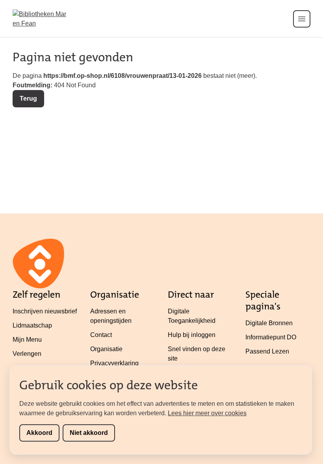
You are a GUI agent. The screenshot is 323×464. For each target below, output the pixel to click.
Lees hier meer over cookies (207, 413)
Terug (28, 98)
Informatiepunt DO (270, 337)
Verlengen (27, 353)
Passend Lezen (267, 351)
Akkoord (39, 432)
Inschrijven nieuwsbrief (45, 311)
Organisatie (106, 349)
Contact (101, 334)
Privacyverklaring (114, 363)
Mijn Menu (27, 339)
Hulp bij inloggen (191, 334)
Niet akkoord (89, 432)
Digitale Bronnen (269, 323)
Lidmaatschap (32, 325)
